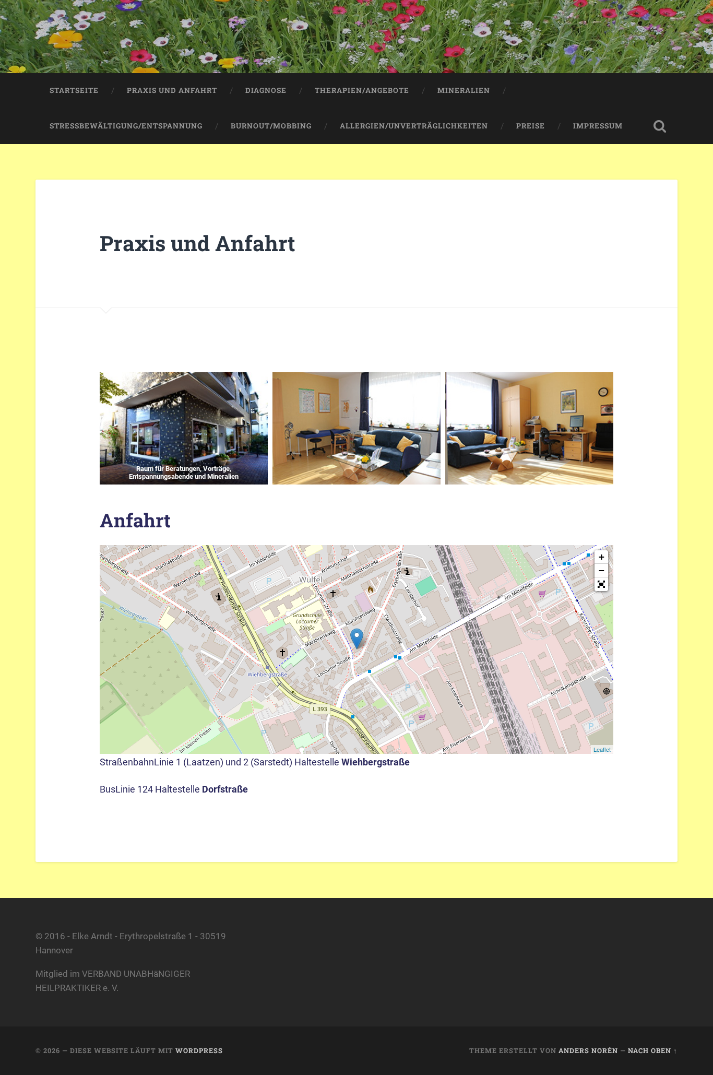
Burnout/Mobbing (271, 126)
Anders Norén (588, 1050)
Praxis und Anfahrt (172, 90)
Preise (530, 126)
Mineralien (463, 90)
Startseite (74, 90)
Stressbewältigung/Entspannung (126, 126)
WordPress (199, 1050)
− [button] (601, 570)
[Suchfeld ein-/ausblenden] (660, 126)
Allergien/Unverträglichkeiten (414, 126)
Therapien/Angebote (362, 90)
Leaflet (602, 749)
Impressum (598, 126)
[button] (601, 584)
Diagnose (266, 90)
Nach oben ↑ (653, 1050)
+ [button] (601, 556)
